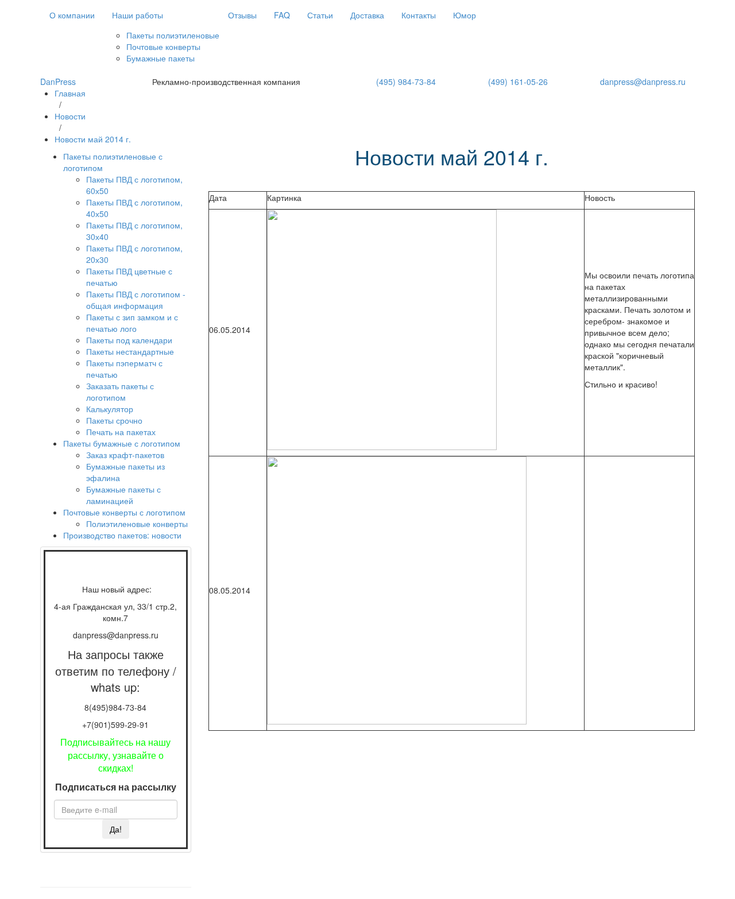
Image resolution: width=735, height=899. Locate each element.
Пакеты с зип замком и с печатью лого (132, 322)
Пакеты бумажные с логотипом (121, 443)
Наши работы (137, 15)
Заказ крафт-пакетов (125, 454)
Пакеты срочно (114, 420)
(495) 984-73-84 (406, 81)
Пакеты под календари (129, 340)
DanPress (58, 81)
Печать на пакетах (121, 431)
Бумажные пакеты (160, 58)
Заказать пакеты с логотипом (120, 391)
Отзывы (242, 15)
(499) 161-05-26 (518, 81)
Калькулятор (109, 408)
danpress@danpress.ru (643, 81)
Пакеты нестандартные (130, 351)
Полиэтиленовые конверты (137, 523)
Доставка (367, 15)
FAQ (282, 15)
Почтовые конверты (163, 46)
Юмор (464, 15)
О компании (72, 15)
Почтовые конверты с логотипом (124, 512)
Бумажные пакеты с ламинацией (123, 494)
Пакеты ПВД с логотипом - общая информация (135, 299)
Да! (116, 829)
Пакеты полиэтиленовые (172, 35)
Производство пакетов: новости (122, 535)
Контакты (418, 15)
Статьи (320, 15)
